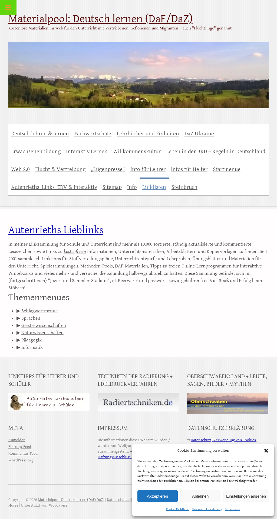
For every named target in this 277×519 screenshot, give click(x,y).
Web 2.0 (20, 169)
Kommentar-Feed (23, 453)
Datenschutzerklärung (207, 509)
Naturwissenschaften (42, 333)
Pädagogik (31, 340)
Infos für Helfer (189, 169)
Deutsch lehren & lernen (40, 133)
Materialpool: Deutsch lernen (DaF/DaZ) (100, 18)
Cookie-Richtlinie (177, 509)
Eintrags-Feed (19, 446)
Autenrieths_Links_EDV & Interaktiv (54, 187)
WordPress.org (20, 460)
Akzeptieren (157, 496)
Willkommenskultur (137, 151)
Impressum (232, 509)
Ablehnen (200, 496)
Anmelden (16, 440)
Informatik (32, 347)
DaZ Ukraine (199, 133)
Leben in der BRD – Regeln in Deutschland (215, 151)
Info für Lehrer (148, 169)
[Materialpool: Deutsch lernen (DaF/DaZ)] (138, 71)
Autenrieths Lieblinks (55, 230)
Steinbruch (184, 187)
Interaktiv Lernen (87, 151)
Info (132, 187)
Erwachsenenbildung (36, 151)
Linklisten (154, 187)
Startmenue (226, 169)
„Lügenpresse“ (108, 169)
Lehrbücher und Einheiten (148, 133)
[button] (266, 450)
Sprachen (30, 318)
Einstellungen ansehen (246, 496)
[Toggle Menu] (8, 7)
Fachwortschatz (92, 133)
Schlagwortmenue (39, 311)
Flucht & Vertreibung (60, 169)
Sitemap (112, 187)
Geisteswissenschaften (43, 325)
